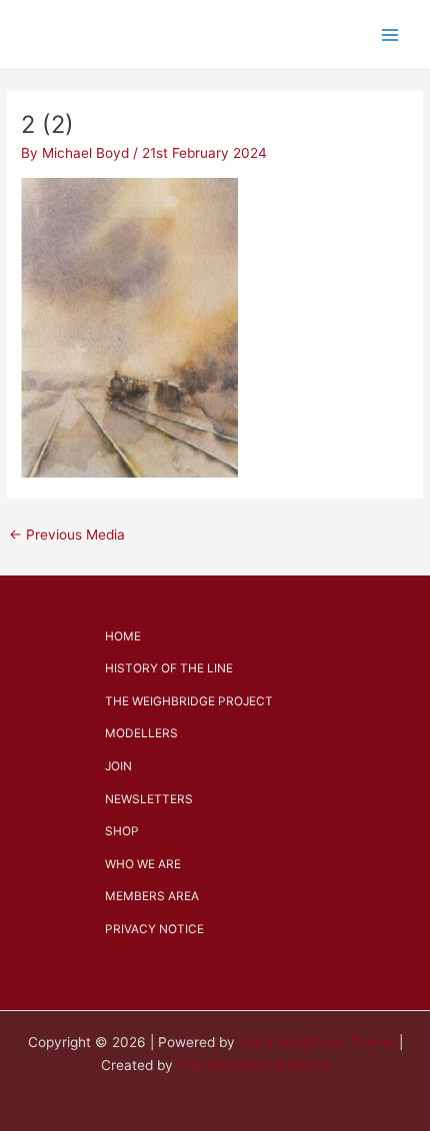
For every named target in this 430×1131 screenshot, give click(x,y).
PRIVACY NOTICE (154, 929)
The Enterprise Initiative (253, 1065)
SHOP (122, 831)
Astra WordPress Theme (317, 1042)
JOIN (118, 766)
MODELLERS (141, 733)
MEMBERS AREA (152, 896)
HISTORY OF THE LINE (169, 668)
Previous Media (67, 535)
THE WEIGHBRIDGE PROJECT (189, 701)
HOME (123, 636)
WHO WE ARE (143, 864)
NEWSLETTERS (149, 799)
